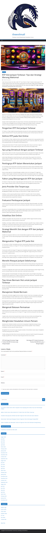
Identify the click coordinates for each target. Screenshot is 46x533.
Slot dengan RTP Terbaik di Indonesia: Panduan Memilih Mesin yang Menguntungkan (35, 342)
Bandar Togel (3, 507)
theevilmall (18, 34)
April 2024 (3, 492)
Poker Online (3, 511)
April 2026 (3, 444)
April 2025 (3, 468)
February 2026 (4, 448)
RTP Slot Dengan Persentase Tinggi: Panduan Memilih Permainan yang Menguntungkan (10, 342)
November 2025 (4, 454)
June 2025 (3, 464)
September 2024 (4, 482)
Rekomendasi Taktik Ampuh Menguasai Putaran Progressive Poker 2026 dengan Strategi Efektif (19, 419)
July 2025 (2, 462)
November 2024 (4, 478)
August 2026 (3, 437)
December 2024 (4, 476)
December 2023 (4, 500)
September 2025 (4, 458)
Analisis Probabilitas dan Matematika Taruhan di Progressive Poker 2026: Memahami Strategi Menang (21, 422)
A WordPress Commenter (6, 429)
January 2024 (3, 498)
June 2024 (3, 488)
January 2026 (3, 450)
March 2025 (3, 470)
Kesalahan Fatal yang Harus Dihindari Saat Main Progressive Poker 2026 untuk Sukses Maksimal (19, 415)
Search (43, 399)
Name (2, 371)
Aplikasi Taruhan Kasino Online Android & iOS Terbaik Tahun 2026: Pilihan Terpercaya (17, 412)
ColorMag (19, 530)
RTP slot (4, 72)
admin (9, 79)
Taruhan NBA (3, 519)
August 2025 (3, 460)
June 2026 (3, 440)
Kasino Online (3, 509)
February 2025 (4, 472)
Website (3, 383)
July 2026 (2, 439)
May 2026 (3, 442)
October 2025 (3, 456)
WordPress (25, 530)
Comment (3, 355)
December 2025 (4, 452)
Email (2, 377)
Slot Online (3, 517)
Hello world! (14, 429)
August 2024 (3, 484)
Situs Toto (3, 523)
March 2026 (3, 446)
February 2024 (4, 496)
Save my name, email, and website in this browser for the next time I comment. (20, 389)
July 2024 (2, 486)
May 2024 (3, 490)
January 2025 (3, 474)
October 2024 (3, 480)
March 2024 (3, 494)
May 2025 (3, 466)
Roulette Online (4, 513)
